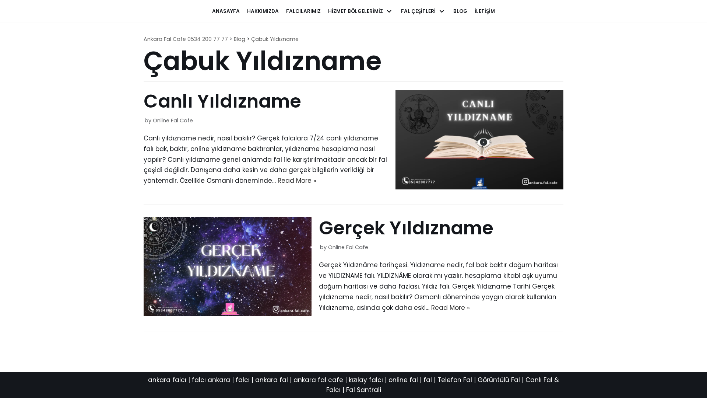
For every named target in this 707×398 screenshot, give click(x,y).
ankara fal (271, 380)
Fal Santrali (363, 389)
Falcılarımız (303, 11)
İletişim (485, 11)
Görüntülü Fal (499, 380)
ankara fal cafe (318, 380)
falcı (243, 380)
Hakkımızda (263, 11)
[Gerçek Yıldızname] (228, 314)
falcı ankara (211, 380)
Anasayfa (226, 11)
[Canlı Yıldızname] (479, 187)
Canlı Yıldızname (222, 101)
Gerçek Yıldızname (406, 228)
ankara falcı (167, 380)
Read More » (297, 180)
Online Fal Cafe (173, 120)
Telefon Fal (454, 380)
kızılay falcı (366, 380)
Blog (460, 11)
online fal (403, 380)
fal (427, 380)
